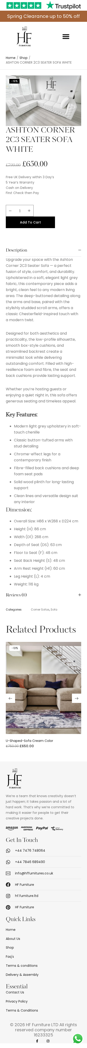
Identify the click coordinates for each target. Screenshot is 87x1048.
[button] (65, 36)
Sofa (54, 609)
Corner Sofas (40, 609)
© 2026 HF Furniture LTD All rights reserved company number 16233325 (43, 1030)
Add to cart (30, 222)
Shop (23, 58)
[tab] (43, 250)
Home (11, 58)
